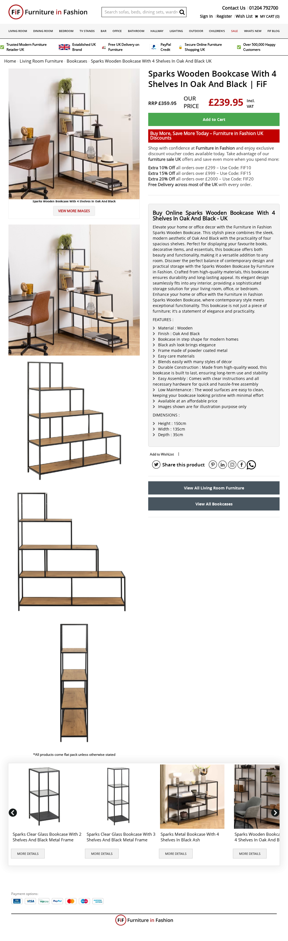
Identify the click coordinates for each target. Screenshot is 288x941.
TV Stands (87, 31)
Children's (217, 31)
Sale (234, 31)
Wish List (244, 16)
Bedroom (66, 31)
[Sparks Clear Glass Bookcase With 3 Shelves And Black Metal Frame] (119, 796)
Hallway (156, 31)
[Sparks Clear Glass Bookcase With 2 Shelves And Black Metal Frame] (45, 796)
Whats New (252, 31)
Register (224, 16)
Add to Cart (214, 119)
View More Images (74, 211)
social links (156, 464)
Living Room (17, 31)
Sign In (206, 16)
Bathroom (136, 31)
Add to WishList (162, 454)
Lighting (176, 31)
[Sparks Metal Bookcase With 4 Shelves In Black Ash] (193, 796)
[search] (182, 12)
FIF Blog (273, 31)
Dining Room (43, 31)
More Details (28, 854)
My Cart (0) (269, 16)
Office (117, 31)
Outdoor (196, 31)
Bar (103, 31)
